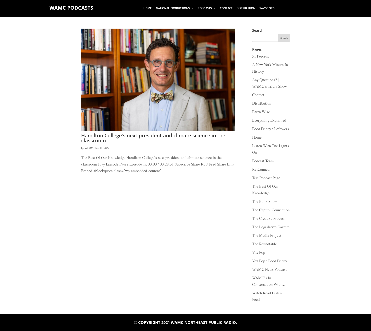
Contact (226, 8)
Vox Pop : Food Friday (269, 260)
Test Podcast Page (266, 177)
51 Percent (260, 56)
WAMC (89, 148)
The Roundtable (264, 243)
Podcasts (205, 8)
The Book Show (264, 201)
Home (147, 8)
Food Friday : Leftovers (270, 128)
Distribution (246, 8)
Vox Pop (258, 252)
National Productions (173, 8)
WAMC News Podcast (269, 269)
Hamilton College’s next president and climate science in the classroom (153, 138)
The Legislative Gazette (270, 226)
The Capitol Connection (271, 209)
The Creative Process (268, 218)
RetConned (261, 169)
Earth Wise (261, 111)
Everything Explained (269, 120)
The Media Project (266, 235)
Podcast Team (263, 160)
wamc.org (267, 8)
